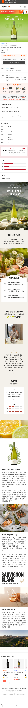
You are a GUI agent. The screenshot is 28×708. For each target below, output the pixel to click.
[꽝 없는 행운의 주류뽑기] (14, 11)
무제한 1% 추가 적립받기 (13, 62)
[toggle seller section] (26, 68)
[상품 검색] (20, 7)
